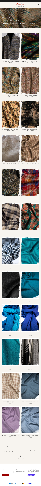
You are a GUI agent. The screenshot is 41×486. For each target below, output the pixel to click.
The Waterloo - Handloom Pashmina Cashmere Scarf (10, 96)
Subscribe (5, 475)
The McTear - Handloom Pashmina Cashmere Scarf (11, 333)
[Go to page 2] (28, 441)
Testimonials (18, 468)
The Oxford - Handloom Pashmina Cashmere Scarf (11, 232)
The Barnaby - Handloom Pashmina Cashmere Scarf (30, 198)
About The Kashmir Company (20, 471)
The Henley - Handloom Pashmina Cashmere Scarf (30, 96)
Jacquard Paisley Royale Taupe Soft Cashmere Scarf (11, 164)
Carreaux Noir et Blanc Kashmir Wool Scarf (10, 266)
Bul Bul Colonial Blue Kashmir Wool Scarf (30, 402)
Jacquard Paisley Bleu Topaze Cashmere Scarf (11, 368)
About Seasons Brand (19, 469)
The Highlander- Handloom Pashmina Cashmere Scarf (30, 232)
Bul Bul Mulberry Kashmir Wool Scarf (10, 435)
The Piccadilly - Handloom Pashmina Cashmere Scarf (30, 62)
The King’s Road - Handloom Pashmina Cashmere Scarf (30, 130)
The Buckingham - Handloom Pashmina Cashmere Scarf (10, 130)
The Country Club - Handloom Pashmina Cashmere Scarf (30, 164)
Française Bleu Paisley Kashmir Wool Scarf (30, 333)
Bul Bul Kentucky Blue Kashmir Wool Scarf (30, 436)
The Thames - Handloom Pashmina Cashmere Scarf (11, 198)
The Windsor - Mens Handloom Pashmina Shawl (10, 62)
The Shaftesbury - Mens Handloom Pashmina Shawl (30, 368)
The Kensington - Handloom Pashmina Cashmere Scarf (11, 402)
